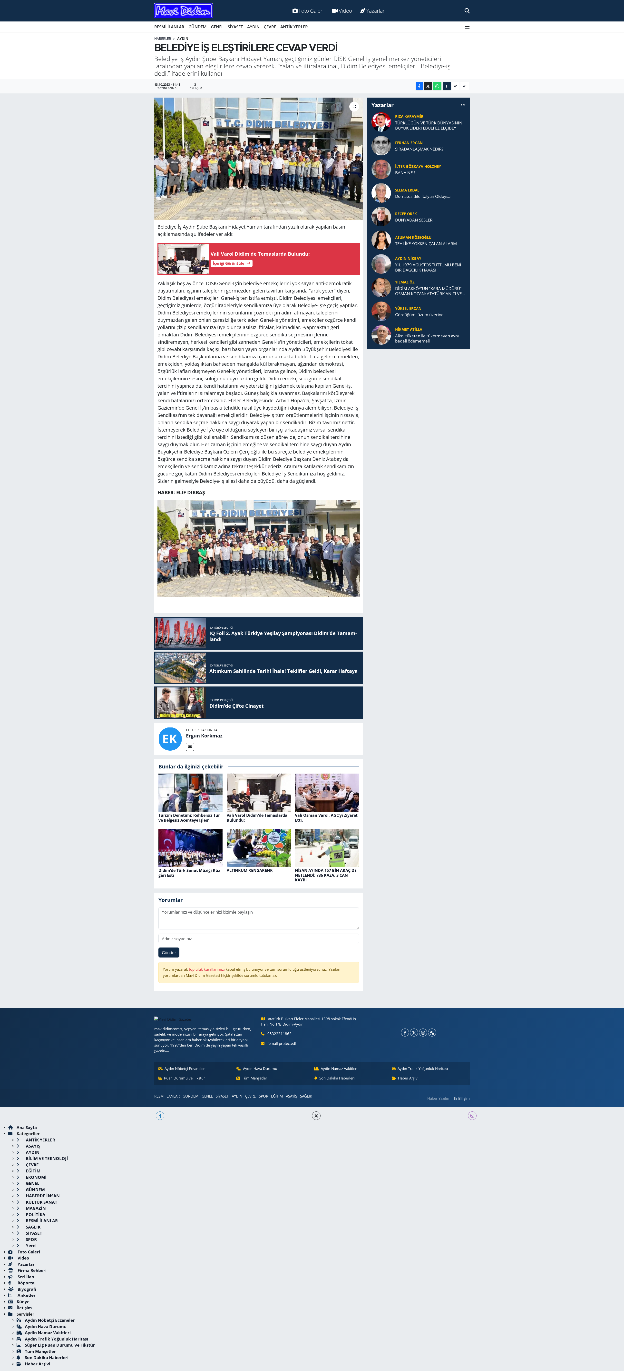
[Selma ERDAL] (381, 192)
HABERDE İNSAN (42, 1196)
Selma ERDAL (407, 190)
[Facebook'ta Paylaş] (419, 86)
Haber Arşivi (408, 1078)
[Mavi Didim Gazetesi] (183, 11)
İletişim (24, 1308)
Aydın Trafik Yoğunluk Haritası (423, 1068)
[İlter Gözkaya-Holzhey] (381, 169)
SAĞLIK (306, 1096)
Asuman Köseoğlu (413, 237)
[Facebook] (405, 1032)
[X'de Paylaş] (428, 86)
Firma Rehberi (32, 1270)
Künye (23, 1301)
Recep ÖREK (406, 213)
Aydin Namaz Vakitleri (339, 1068)
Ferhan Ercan (409, 142)
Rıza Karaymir (409, 116)
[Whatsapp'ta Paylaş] (437, 86)
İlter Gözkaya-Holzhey (418, 166)
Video (345, 10)
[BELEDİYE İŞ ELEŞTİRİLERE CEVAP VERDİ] (258, 159)
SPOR (263, 1096)
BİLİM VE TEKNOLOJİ (46, 1158)
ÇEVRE (270, 27)
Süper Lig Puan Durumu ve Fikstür (60, 1345)
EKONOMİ (36, 1177)
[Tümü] (463, 105)
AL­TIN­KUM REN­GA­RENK (250, 870)
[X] (414, 1032)
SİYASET (235, 27)
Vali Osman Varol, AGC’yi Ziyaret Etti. (326, 818)
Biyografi (26, 1289)
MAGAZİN (35, 1208)
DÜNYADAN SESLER (414, 219)
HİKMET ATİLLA (408, 329)
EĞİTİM (277, 1096)
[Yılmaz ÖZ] (381, 287)
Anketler (26, 1295)
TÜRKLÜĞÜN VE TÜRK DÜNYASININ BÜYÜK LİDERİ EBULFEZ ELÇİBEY (428, 125)
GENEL (217, 27)
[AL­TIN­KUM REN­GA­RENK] (259, 847)
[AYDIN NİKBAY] (381, 263)
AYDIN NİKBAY (408, 258)
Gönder (169, 952)
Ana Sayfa (27, 1127)
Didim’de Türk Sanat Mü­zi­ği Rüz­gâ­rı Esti (189, 873)
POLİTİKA (35, 1214)
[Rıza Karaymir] (381, 121)
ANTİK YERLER (294, 27)
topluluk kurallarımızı (207, 969)
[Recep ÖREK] (381, 216)
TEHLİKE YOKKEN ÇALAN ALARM (426, 243)
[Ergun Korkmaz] (170, 738)
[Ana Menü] (467, 26)
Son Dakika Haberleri (337, 1078)
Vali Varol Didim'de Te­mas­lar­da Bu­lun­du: (257, 818)
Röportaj (26, 1283)
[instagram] (472, 1115)
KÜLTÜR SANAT (41, 1202)
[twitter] (316, 1115)
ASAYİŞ (291, 1096)
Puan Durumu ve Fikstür (184, 1078)
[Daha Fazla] (447, 86)
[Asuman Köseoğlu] (381, 240)
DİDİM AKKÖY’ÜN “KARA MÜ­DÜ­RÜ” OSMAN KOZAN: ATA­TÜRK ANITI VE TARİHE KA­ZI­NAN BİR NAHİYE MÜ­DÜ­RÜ (428, 291)
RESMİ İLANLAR (169, 27)
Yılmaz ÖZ (405, 282)
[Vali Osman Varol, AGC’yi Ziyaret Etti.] (327, 792)
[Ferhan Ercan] (381, 145)
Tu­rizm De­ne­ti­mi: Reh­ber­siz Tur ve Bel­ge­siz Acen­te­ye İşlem (189, 818)
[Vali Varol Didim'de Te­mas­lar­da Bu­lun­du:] (259, 792)
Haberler (162, 38)
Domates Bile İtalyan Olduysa (422, 196)
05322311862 (279, 1033)
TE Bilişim (461, 1098)
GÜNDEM (197, 27)
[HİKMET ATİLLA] (381, 334)
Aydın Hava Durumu (260, 1068)
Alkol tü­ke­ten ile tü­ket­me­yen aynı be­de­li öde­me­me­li (427, 338)
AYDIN (253, 27)
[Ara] (467, 10)
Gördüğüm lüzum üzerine (419, 314)
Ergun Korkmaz (204, 735)
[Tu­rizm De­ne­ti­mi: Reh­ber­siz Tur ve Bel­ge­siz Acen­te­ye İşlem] (190, 792)
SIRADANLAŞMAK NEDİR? (419, 148)
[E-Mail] (190, 747)
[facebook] (160, 1115)
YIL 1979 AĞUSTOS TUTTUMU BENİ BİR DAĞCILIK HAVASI (428, 267)
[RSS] (432, 1032)
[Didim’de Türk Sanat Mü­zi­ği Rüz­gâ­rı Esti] (190, 847)
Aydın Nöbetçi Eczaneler (185, 1068)
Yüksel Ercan (408, 308)
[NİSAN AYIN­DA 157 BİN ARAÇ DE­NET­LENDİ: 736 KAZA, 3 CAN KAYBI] (327, 847)
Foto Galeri (311, 10)
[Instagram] (423, 1032)
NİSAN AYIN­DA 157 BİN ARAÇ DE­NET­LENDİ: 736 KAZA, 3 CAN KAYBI (326, 875)
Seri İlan (25, 1277)
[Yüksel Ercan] (381, 311)
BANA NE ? (405, 172)
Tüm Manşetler (254, 1078)
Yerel (31, 1245)
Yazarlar (375, 10)
